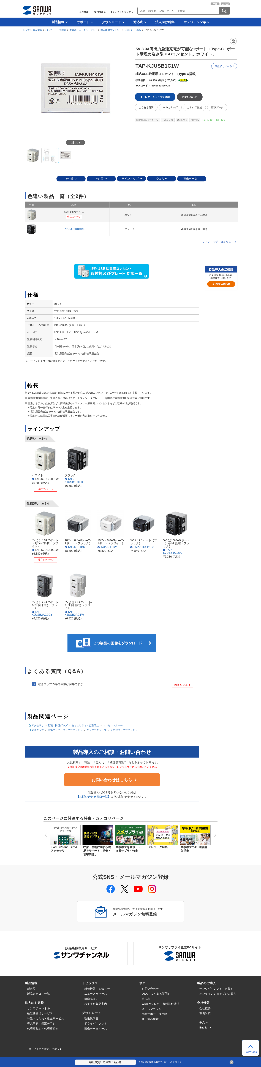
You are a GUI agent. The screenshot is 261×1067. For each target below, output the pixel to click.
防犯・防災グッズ (58, 725)
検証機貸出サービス (40, 1013)
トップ (26, 30)
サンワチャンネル (196, 22)
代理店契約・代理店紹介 (42, 1028)
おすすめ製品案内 (95, 1003)
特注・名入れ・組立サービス (45, 1018)
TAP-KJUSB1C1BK (74, 229)
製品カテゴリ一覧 (38, 993)
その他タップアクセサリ (124, 730)
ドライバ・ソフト (95, 1023)
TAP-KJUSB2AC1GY (42, 613)
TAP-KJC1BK (76, 547)
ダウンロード (111, 22)
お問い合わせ (150, 988)
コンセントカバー (113, 725)
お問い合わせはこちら (112, 780)
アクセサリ (37, 725)
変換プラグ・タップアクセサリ (65, 730)
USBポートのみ (133, 30)
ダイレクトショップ (120, 12)
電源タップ (37, 730)
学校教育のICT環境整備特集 (194, 849)
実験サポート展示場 (154, 1013)
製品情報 (58, 22)
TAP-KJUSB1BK (144, 547)
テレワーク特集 (158, 847)
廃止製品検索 (150, 1018)
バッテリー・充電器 (55, 30)
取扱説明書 (91, 1018)
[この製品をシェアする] (233, 41)
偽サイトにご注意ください (44, 1049)
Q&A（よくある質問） (156, 993)
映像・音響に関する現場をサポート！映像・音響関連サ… (97, 851)
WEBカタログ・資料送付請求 (161, 1003)
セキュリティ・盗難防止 (85, 725)
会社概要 (205, 1008)
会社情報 (84, 12)
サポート (83, 22)
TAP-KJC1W (108, 547)
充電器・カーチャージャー (83, 30)
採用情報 (99, 12)
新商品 (31, 988)
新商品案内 (91, 998)
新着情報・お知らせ (97, 988)
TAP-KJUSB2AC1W (74, 613)
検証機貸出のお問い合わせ (105, 1062)
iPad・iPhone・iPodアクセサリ (64, 849)
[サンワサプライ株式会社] (37, 10)
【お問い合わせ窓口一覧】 (94, 796)
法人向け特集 (165, 22)
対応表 (138, 22)
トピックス (90, 983)
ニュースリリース (95, 993)
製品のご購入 (206, 983)
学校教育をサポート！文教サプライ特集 (129, 849)
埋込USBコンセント (110, 30)
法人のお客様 (34, 1002)
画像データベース (95, 1028)
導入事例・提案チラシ (41, 1023)
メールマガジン (152, 1008)
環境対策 (205, 1013)
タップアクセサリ (96, 730)
